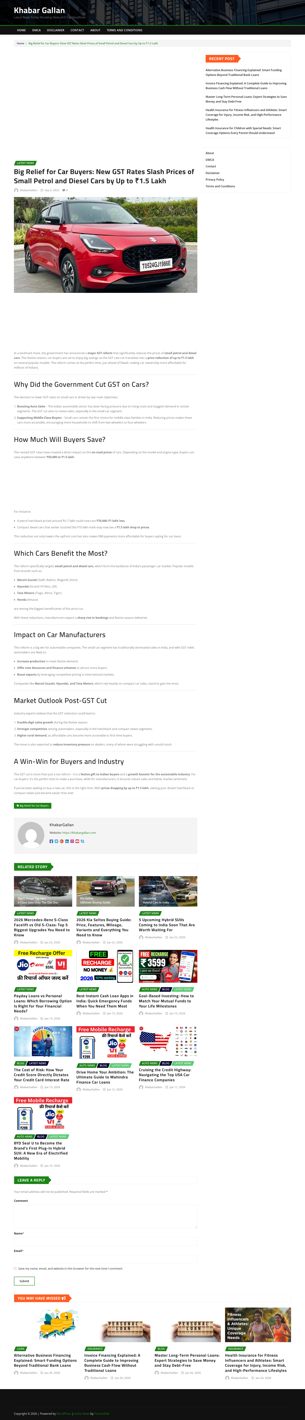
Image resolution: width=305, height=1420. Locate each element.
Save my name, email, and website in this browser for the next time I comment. (70, 1268)
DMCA (36, 30)
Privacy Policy (215, 179)
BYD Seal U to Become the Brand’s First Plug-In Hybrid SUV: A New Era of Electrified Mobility (41, 1150)
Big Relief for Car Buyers (34, 805)
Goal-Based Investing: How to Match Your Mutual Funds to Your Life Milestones (166, 1001)
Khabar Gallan (39, 10)
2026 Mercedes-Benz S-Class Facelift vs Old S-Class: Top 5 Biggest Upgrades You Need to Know (42, 927)
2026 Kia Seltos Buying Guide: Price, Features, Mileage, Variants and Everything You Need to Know (103, 927)
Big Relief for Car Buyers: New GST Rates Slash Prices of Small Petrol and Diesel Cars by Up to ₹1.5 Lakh (93, 43)
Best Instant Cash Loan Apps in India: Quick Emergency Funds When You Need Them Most (104, 1001)
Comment (21, 1201)
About (95, 30)
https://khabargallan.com (79, 833)
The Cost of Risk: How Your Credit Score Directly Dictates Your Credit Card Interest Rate (42, 1075)
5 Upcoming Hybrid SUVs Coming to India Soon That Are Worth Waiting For (167, 924)
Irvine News (82, 1414)
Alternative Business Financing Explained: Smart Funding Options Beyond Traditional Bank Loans (45, 1360)
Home (21, 30)
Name (19, 1233)
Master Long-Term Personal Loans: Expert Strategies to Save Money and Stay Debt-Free (187, 1360)
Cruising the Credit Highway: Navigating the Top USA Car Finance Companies (165, 1075)
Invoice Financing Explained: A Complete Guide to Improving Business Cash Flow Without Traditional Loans (112, 1363)
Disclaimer (55, 30)
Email (18, 1251)
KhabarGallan (28, 190)
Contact (77, 30)
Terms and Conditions (124, 30)
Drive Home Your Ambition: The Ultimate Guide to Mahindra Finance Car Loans (105, 1077)
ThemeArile (101, 1414)
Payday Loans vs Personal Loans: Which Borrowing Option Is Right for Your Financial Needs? (43, 1003)
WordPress (63, 1414)
